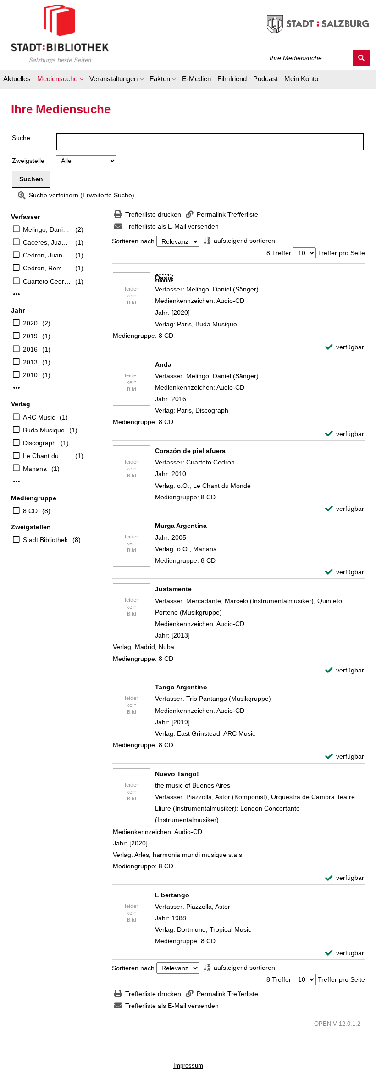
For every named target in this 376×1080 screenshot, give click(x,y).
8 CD (30, 511)
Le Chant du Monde (47, 455)
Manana (35, 468)
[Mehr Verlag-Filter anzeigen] (16, 481)
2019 (30, 336)
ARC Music (39, 417)
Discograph (39, 443)
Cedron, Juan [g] (47, 255)
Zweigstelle (28, 160)
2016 (30, 349)
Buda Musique (44, 430)
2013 (30, 362)
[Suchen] (361, 58)
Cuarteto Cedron (47, 281)
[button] (60, 80)
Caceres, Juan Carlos (47, 242)
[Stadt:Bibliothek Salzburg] (60, 33)
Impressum (188, 1065)
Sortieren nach (133, 241)
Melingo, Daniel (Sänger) (47, 229)
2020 (30, 323)
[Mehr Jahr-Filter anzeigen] (16, 387)
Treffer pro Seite (341, 253)
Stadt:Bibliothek (45, 539)
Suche (21, 137)
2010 (30, 375)
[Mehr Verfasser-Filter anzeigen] (16, 294)
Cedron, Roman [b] (47, 268)
